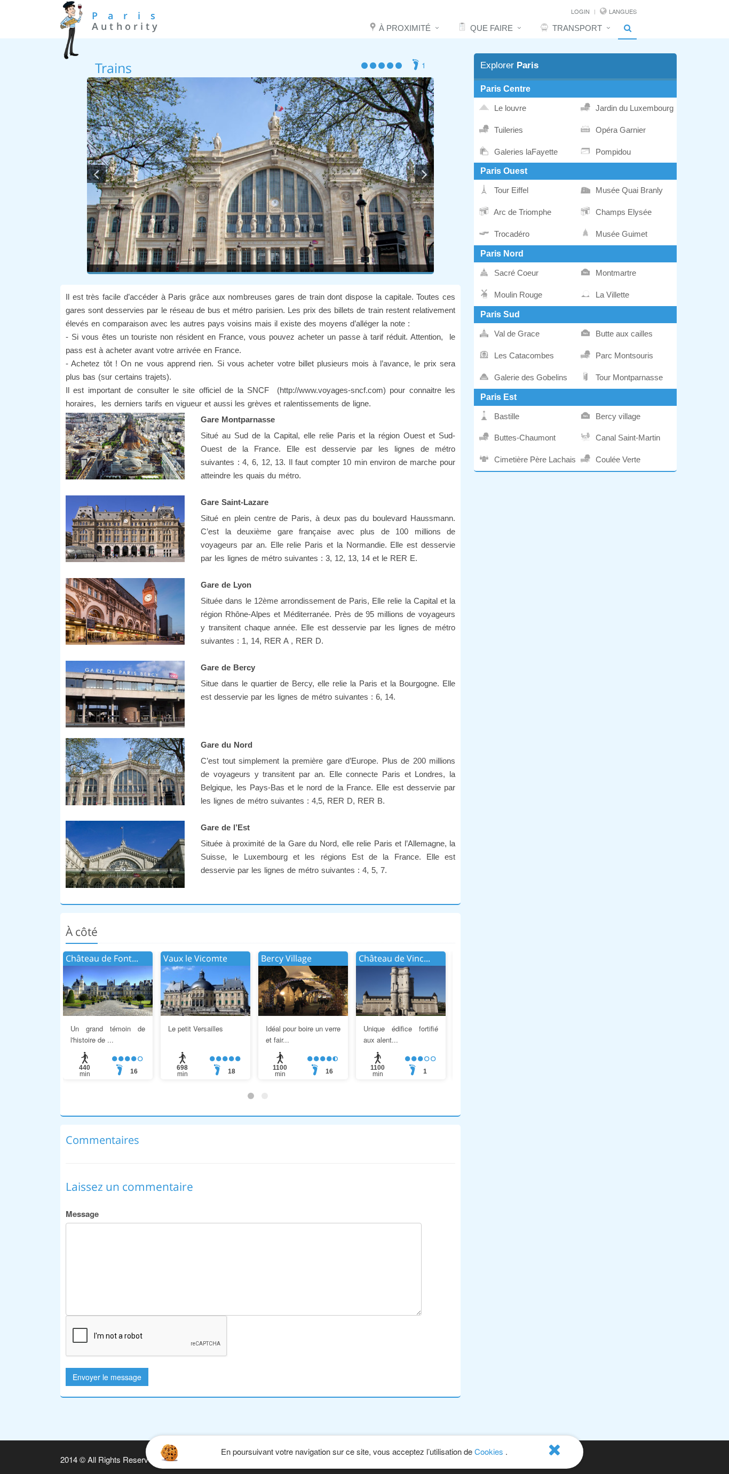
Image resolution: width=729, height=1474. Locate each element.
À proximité (405, 28)
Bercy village (616, 416)
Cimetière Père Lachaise (533, 459)
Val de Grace (516, 334)
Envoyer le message (107, 1377)
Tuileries (507, 130)
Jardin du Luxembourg (633, 108)
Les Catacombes (523, 355)
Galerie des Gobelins (529, 377)
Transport (577, 28)
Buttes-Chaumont (524, 438)
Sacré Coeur (515, 273)
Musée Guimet (620, 234)
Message (82, 1214)
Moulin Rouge (517, 295)
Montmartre (614, 273)
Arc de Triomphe (521, 212)
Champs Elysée (622, 212)
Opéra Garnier (619, 130)
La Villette (611, 295)
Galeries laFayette (525, 152)
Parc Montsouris (623, 355)
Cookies (488, 1451)
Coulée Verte (616, 459)
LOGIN (580, 11)
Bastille (505, 416)
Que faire (491, 28)
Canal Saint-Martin (626, 438)
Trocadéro (510, 234)
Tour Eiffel (510, 190)
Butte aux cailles (623, 334)
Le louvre (509, 108)
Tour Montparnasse (628, 377)
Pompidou (612, 152)
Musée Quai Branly (628, 190)
